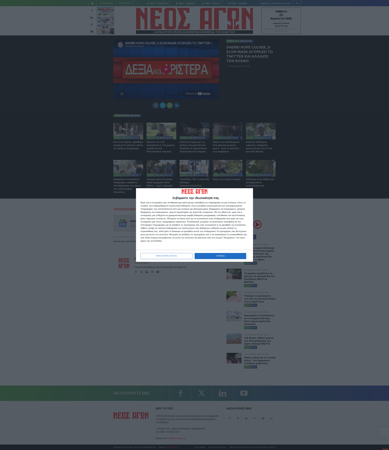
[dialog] (194, 225)
